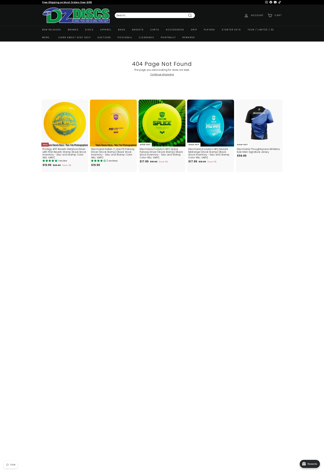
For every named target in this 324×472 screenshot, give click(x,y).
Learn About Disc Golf (74, 37)
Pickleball (125, 37)
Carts (154, 29)
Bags (121, 29)
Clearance (146, 37)
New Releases (51, 29)
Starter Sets (231, 29)
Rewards (188, 37)
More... (47, 37)
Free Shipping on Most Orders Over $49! (67, 2)
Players (209, 29)
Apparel (105, 29)
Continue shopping (162, 74)
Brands (73, 29)
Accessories (175, 29)
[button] (50, 160)
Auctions (104, 37)
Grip (194, 29)
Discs (89, 29)
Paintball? (168, 37)
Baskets (138, 29)
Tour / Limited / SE (261, 29)
